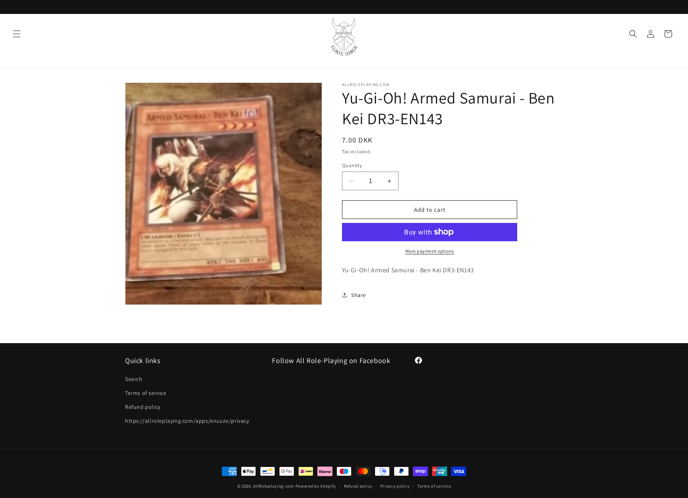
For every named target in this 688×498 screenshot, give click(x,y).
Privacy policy (395, 485)
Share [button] (358, 295)
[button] (16, 34)
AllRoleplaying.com (273, 486)
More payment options (429, 251)
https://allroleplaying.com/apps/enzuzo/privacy (187, 420)
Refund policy (142, 406)
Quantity (352, 165)
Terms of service (145, 392)
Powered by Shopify (315, 486)
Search (134, 379)
